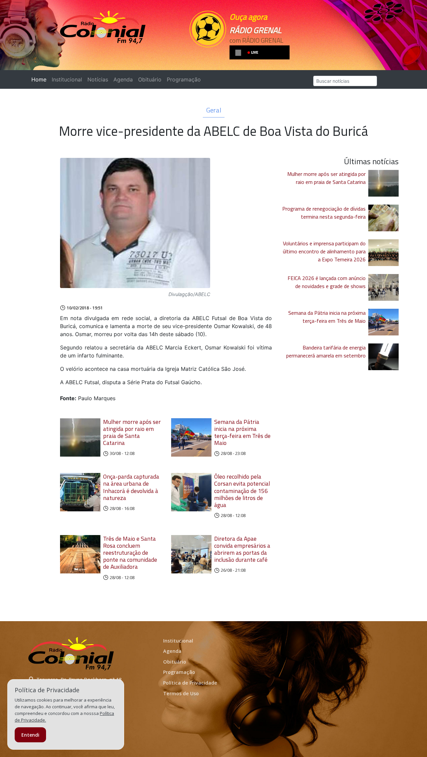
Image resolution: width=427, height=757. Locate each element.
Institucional (67, 79)
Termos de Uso (181, 693)
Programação (184, 79)
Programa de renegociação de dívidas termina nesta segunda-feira (324, 213)
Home (40, 79)
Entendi (30, 735)
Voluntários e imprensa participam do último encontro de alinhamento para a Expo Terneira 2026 (324, 251)
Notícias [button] (97, 79)
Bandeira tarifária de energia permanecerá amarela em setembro (326, 351)
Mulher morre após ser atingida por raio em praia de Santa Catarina (132, 432)
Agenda (123, 79)
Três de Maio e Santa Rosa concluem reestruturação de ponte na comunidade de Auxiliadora (130, 552)
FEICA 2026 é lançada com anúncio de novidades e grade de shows (327, 282)
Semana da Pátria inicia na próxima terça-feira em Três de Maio (242, 432)
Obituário (149, 79)
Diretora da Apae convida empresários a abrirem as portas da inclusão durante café (242, 549)
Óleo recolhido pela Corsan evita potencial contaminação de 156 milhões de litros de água (242, 490)
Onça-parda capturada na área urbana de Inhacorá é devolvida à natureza (131, 487)
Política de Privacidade (190, 683)
